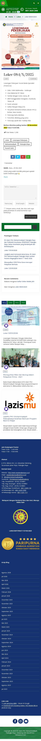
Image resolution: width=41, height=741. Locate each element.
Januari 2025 (6, 631)
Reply (6, 177)
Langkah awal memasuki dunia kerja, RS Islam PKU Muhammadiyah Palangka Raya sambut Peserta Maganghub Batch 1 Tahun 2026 (20, 256)
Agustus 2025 (6, 615)
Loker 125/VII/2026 (10, 268)
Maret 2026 (5, 588)
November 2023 (7, 674)
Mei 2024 (5, 654)
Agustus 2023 (6, 685)
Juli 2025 (4, 619)
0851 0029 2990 (20, 490)
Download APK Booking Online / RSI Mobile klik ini (20, 706)
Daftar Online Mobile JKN (25, 281)
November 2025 (7, 604)
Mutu (17, 302)
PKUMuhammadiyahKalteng (19, 479)
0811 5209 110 (26, 488)
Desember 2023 (7, 670)
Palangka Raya (25, 144)
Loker (19, 17)
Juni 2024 (5, 650)
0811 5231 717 (22, 492)
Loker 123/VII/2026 (10, 333)
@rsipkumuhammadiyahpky (13, 477)
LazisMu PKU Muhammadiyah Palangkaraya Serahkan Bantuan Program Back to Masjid (20, 419)
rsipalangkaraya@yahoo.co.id (16, 475)
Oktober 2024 (6, 639)
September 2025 (7, 611)
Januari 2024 (6, 666)
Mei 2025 (5, 623)
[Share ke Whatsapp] (28, 157)
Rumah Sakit (9, 148)
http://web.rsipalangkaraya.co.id (19, 473)
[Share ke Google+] (23, 157)
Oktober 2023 (6, 677)
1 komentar (33, 79)
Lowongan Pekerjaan (20, 140)
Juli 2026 (4, 576)
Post (23, 302)
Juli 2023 (4, 689)
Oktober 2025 (6, 608)
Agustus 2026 (6, 573)
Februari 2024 (6, 662)
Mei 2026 (5, 580)
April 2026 (5, 584)
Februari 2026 (6, 592)
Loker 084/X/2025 (21, 287)
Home (10, 17)
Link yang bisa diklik (10, 703)
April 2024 (5, 658)
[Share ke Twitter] (17, 157)
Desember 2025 (7, 600)
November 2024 (7, 635)
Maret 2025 (5, 627)
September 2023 (7, 681)
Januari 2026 (6, 596)
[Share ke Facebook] (13, 157)
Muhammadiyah (10, 144)
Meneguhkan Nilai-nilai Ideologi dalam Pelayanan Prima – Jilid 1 (18, 376)
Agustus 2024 (6, 646)
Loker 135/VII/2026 (10, 250)
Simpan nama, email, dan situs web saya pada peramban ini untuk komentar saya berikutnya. (19, 211)
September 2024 (7, 642)
